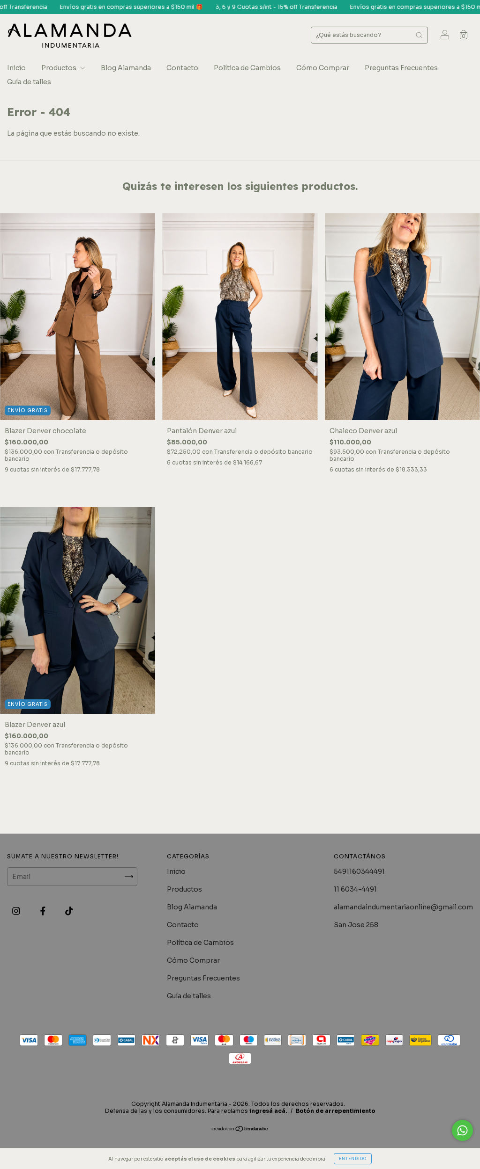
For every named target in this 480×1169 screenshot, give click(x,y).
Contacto (182, 68)
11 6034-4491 (355, 889)
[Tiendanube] (240, 1129)
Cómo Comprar (322, 68)
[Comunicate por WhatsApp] (462, 1130)
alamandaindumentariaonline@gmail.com (403, 907)
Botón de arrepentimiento (335, 1110)
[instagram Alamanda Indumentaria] (17, 911)
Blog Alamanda (126, 68)
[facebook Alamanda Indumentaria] (43, 911)
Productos (59, 68)
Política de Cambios (247, 68)
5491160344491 (359, 871)
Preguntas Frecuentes (401, 68)
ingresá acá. (268, 1110)
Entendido (353, 1158)
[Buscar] (419, 35)
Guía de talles (29, 82)
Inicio (16, 68)
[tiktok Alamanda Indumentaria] (69, 911)
